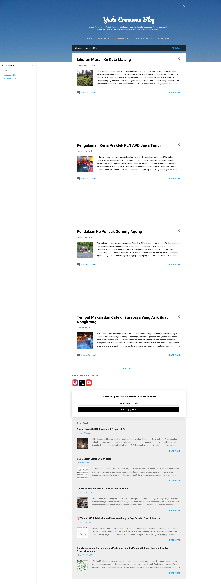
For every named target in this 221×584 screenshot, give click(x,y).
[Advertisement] (129, 119)
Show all (177, 48)
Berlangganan (128, 409)
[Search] (184, 7)
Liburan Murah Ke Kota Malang (104, 59)
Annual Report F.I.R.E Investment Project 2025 (101, 429)
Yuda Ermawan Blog (128, 19)
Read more (174, 92)
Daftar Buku (163, 38)
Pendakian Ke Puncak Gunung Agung (109, 231)
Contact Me (104, 38)
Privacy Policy (124, 38)
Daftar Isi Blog (144, 38)
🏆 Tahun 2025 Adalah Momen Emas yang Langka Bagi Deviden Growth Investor (119, 518)
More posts (129, 369)
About (90, 38)
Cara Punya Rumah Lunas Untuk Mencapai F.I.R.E (102, 488)
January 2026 (10, 75)
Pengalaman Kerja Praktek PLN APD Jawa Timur (119, 145)
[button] (178, 59)
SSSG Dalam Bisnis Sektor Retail (94, 458)
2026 (4, 70)
